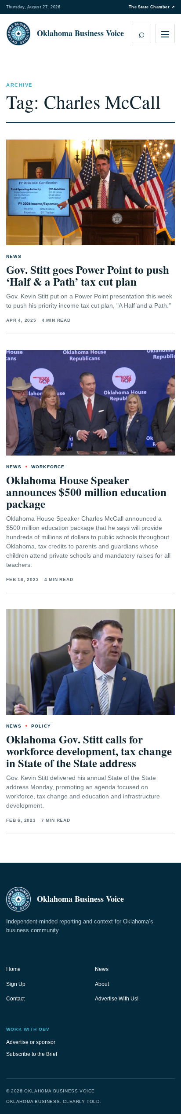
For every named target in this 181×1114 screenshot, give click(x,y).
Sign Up (15, 984)
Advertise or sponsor (30, 1042)
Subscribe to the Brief (31, 1054)
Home (13, 969)
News (102, 969)
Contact (15, 999)
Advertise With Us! (116, 999)
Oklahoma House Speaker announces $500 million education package (86, 492)
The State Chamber (152, 7)
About (102, 984)
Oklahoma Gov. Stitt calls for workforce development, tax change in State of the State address (89, 751)
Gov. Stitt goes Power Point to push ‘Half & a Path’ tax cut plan (87, 275)
